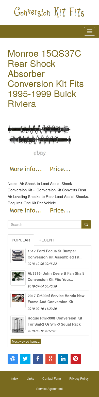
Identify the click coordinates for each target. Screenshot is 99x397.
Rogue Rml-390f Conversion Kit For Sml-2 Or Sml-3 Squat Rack (55, 321)
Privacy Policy (79, 378)
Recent (46, 239)
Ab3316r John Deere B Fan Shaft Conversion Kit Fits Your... (56, 276)
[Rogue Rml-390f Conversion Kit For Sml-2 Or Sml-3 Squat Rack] (18, 322)
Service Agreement (49, 388)
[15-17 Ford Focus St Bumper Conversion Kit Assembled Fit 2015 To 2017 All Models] (18, 255)
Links (30, 378)
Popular (21, 239)
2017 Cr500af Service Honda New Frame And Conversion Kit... (56, 298)
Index (14, 378)
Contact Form (51, 378)
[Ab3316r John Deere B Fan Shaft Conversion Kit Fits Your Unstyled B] (18, 278)
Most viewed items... (26, 341)
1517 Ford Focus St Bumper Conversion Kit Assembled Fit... (55, 253)
